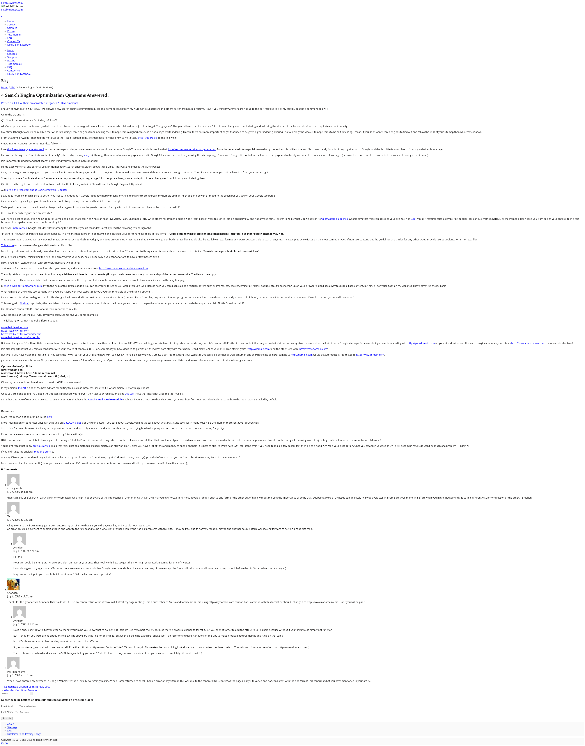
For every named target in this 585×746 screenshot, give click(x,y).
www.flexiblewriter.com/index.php (20, 337)
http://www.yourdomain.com (527, 343)
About (10, 724)
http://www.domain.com (313, 349)
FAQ (9, 38)
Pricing (11, 31)
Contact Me (13, 41)
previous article (41, 446)
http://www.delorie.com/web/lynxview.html (123, 268)
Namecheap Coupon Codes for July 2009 (27, 686)
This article (7, 245)
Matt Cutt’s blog (72, 422)
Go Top (5, 743)
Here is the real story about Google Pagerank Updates (36, 190)
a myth (88, 155)
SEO (12, 87)
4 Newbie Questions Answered (21, 690)
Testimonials (14, 34)
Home (10, 21)
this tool (129, 393)
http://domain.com (259, 349)
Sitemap (12, 727)
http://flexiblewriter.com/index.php (21, 334)
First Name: (7, 712)
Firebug (24, 303)
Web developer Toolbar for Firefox (23, 286)
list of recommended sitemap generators (192, 149)
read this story (42, 451)
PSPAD (22, 388)
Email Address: (9, 706)
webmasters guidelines (334, 218)
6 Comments (70, 103)
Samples (12, 28)
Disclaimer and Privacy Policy (24, 734)
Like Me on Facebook (19, 44)
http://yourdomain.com (421, 343)
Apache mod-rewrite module (105, 399)
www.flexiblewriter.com (14, 327)
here (49, 417)
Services (12, 24)
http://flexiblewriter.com (15, 330)
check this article (147, 137)
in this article (20, 228)
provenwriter (37, 103)
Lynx (413, 218)
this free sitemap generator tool (25, 149)
